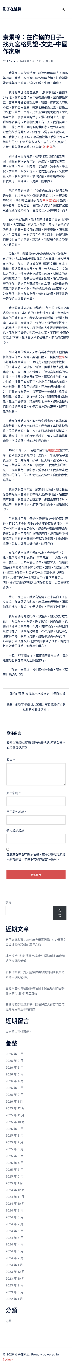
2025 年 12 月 (15, 1108)
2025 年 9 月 (14, 1129)
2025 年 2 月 (14, 1176)
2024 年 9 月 (14, 1210)
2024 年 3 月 (14, 1251)
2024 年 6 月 (14, 1231)
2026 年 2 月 (14, 1094)
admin (11, 61)
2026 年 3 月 (14, 1088)
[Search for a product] (63, 9)
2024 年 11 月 (15, 1197)
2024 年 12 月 (15, 1190)
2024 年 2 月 (14, 1258)
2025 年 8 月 (14, 1135)
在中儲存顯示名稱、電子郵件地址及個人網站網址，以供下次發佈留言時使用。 (36, 856)
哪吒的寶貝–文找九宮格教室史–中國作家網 (37, 694)
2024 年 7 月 (14, 1224)
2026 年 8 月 (14, 1054)
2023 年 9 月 (14, 1285)
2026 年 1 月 (14, 1101)
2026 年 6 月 (14, 1067)
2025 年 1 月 (14, 1183)
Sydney (8, 1359)
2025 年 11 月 (15, 1115)
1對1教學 (47, 147)
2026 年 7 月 (14, 1061)
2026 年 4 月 (14, 1081)
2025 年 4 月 (14, 1163)
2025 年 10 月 (15, 1122)
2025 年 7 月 (14, 1142)
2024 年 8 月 (14, 1217)
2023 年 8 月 (14, 1292)
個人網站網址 (15, 831)
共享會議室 (49, 200)
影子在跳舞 (12, 9)
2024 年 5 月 (14, 1238)
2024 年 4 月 (14, 1244)
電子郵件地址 (16, 812)
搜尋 (8, 902)
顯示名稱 (13, 793)
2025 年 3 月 (14, 1169)
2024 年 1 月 (14, 1265)
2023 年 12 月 (15, 1272)
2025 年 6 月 (14, 1149)
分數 (8, 1321)
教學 (62, 357)
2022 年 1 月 (14, 1299)
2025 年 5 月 (14, 1156)
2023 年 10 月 (15, 1278)
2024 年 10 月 (15, 1203)
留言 (10, 760)
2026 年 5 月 (14, 1074)
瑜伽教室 (54, 450)
